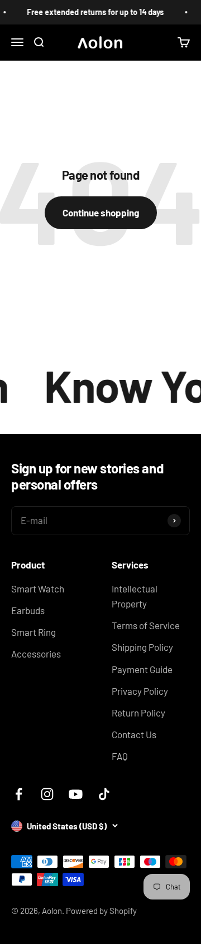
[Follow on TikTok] (104, 794)
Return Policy (138, 712)
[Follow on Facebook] (18, 794)
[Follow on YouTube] (75, 794)
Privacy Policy (140, 690)
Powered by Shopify (101, 911)
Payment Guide (142, 669)
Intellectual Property (134, 596)
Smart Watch (37, 588)
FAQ (120, 756)
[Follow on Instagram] (47, 794)
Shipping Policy (142, 647)
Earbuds (28, 610)
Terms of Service (146, 625)
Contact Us (134, 734)
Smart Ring (33, 631)
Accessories (36, 653)
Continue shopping (101, 212)
